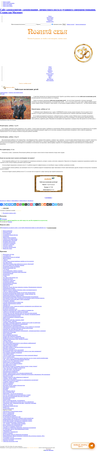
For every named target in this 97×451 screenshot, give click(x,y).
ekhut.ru (9, 200)
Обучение (4, 219)
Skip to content (6, 2)
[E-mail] (2, 94)
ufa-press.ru (30, 200)
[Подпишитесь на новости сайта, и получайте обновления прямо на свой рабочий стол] (23, 227)
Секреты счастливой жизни (16, 92)
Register (10, 221)
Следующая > (48, 197)
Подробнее (18, 210)
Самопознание (4, 92)
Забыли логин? (71, 24)
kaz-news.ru (3, 200)
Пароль (38, 24)
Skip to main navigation (8, 3)
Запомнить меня (57, 24)
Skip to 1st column (7, 4)
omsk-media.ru (15, 200)
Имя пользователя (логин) (18, 24)
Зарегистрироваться (80, 24)
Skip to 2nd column (7, 6)
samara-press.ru (23, 200)
